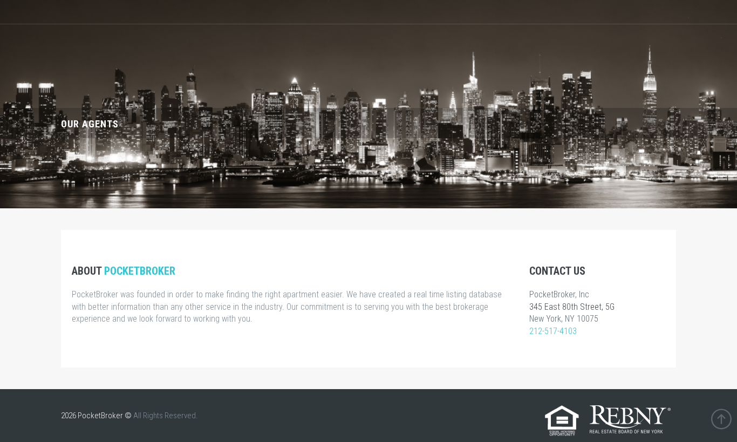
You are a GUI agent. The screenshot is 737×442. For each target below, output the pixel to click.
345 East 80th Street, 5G (572, 307)
